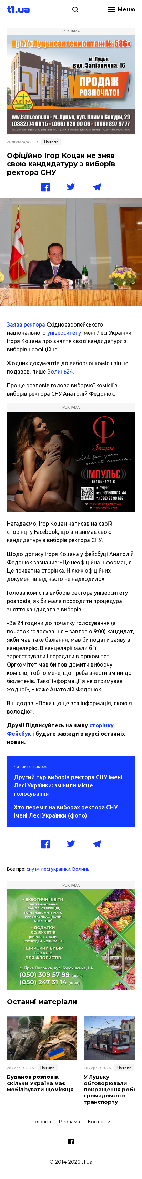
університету (64, 333)
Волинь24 (60, 371)
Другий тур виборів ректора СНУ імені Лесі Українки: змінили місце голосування (68, 785)
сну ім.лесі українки (48, 869)
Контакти (99, 1122)
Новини (51, 141)
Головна (41, 1122)
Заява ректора (26, 324)
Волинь (81, 869)
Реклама (69, 1122)
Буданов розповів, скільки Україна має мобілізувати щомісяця (40, 1083)
